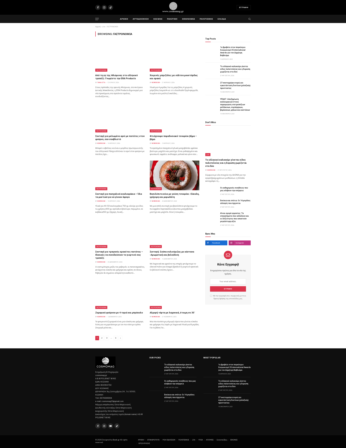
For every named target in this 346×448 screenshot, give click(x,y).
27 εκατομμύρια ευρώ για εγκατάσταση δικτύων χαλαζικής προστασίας (235, 85)
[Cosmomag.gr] (173, 7)
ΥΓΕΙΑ (200, 440)
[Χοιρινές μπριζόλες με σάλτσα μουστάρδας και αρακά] (174, 56)
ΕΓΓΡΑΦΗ (243, 7)
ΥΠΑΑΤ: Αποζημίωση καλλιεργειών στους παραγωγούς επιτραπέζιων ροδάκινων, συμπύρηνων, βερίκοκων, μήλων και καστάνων (235, 104)
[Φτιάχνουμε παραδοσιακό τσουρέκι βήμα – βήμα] (174, 117)
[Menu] (97, 19)
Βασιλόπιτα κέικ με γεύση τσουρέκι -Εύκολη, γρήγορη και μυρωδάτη (174, 195)
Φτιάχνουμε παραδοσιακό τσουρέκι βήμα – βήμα (173, 138)
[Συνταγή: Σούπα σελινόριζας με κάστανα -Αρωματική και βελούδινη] (174, 233)
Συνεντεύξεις (222, 440)
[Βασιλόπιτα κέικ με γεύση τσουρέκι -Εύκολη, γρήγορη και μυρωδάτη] (174, 175)
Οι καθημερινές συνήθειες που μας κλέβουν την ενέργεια (234, 189)
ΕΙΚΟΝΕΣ (233, 440)
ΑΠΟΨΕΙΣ (210, 440)
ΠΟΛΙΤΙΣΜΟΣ (206, 19)
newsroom (156, 82)
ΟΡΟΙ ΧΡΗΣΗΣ (144, 443)
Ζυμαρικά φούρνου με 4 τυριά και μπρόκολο (119, 312)
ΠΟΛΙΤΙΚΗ (172, 19)
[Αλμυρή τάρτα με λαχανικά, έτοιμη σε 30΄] (174, 294)
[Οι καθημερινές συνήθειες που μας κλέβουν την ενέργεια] (211, 191)
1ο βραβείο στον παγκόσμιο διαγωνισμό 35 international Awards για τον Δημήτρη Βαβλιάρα (232, 51)
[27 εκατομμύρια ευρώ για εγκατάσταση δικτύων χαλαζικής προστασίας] (211, 85)
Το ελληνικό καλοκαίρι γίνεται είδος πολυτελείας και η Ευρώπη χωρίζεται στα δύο (235, 69)
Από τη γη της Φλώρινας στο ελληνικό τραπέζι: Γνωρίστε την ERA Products (116, 77)
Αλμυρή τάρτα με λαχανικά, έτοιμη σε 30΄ (172, 312)
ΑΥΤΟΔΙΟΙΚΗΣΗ (141, 19)
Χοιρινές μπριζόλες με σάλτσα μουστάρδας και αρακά (174, 77)
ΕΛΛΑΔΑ (222, 19)
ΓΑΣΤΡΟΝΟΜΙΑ (101, 70)
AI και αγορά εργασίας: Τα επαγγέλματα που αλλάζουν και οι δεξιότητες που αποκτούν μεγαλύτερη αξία (234, 217)
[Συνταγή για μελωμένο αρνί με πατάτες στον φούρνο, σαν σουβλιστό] (120, 117)
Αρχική (98, 27)
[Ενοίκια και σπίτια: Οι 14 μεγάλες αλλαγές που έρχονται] (211, 203)
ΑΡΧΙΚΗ (124, 19)
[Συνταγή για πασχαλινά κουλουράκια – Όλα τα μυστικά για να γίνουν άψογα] (120, 175)
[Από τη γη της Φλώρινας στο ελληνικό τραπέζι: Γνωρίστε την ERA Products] (120, 56)
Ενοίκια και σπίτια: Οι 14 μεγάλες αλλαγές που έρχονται (235, 201)
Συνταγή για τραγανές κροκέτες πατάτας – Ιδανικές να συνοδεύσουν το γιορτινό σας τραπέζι (119, 254)
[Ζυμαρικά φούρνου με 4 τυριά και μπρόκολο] (120, 294)
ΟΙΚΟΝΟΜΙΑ (188, 19)
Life (103, 27)
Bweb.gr (116, 440)
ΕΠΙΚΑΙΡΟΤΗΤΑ (153, 440)
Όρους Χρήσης (219, 299)
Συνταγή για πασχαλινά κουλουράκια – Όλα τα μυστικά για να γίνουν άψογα (118, 195)
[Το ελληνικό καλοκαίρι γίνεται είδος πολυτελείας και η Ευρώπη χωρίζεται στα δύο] (211, 69)
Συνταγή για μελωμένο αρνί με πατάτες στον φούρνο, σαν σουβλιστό (120, 138)
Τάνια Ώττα (101, 82)
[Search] (249, 19)
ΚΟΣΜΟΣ (157, 19)
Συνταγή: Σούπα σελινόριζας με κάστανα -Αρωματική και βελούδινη (172, 253)
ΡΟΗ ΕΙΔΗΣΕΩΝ (169, 440)
